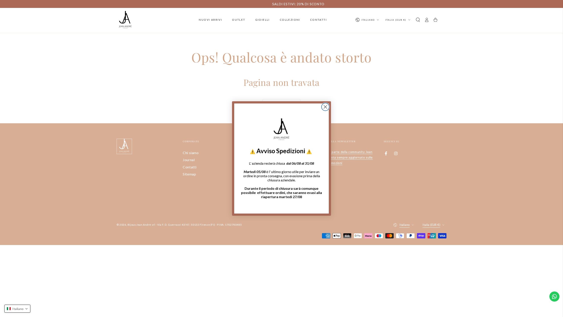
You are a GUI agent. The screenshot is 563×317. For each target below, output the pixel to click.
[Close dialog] (325, 107)
